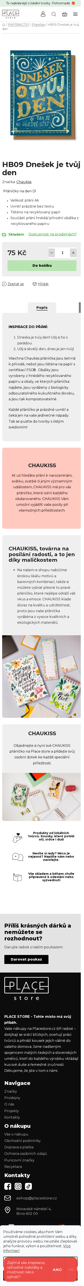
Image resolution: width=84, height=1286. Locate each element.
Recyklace (13, 1167)
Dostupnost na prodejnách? (52, 234)
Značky (10, 1091)
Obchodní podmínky (22, 1141)
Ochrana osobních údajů (25, 1154)
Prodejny (12, 1098)
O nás (9, 1104)
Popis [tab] (42, 308)
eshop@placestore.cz (36, 1198)
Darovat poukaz (26, 959)
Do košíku (42, 266)
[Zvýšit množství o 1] (73, 252)
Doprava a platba (19, 1147)
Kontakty (12, 1117)
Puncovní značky (19, 1160)
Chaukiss (23, 182)
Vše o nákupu (16, 1134)
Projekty (11, 1111)
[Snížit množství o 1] (51, 252)
